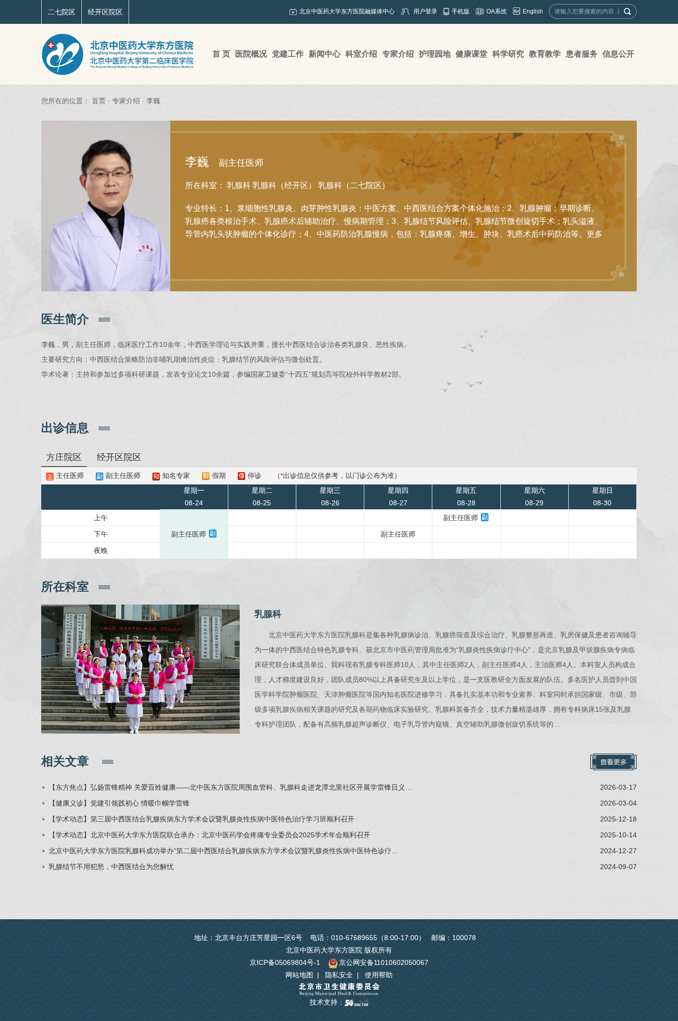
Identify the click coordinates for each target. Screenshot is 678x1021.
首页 (99, 101)
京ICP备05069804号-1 (285, 962)
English (533, 11)
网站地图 (299, 975)
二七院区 (61, 12)
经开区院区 (105, 12)
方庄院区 (64, 457)
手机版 (461, 11)
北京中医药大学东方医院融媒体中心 (347, 11)
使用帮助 (379, 975)
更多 (595, 234)
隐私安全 (339, 975)
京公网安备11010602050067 (383, 962)
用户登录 (425, 11)
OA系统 (496, 11)
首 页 (221, 54)
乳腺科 (268, 614)
